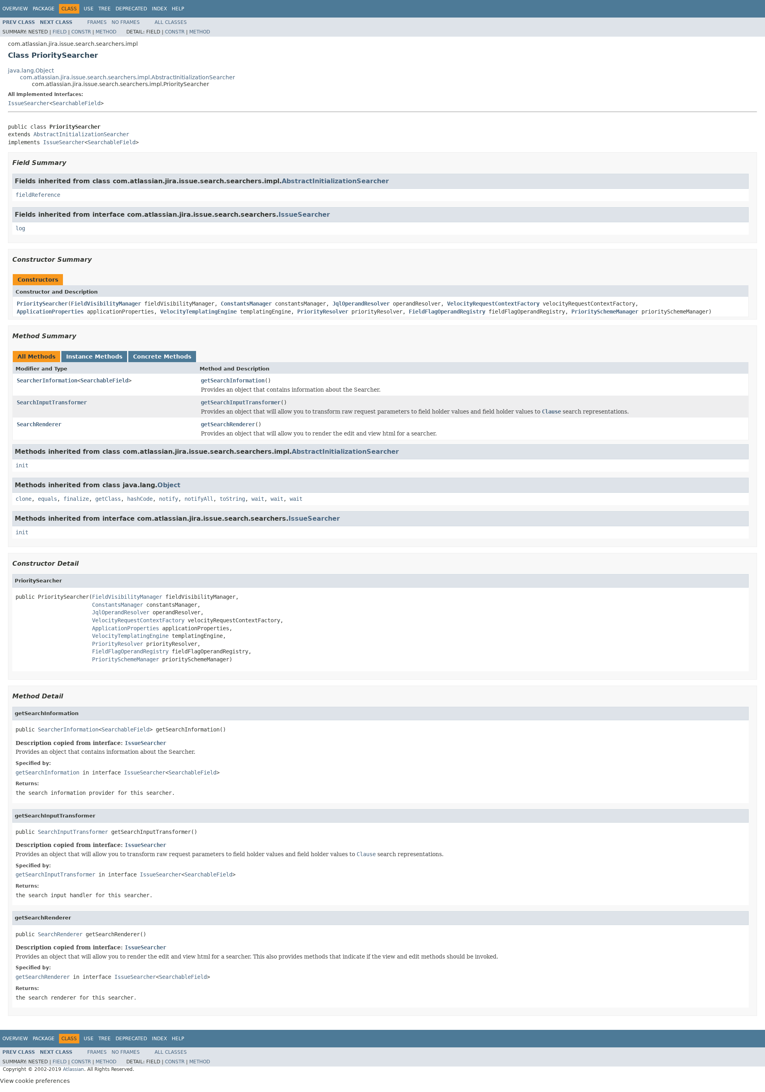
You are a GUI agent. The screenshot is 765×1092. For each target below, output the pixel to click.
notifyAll (198, 499)
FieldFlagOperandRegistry (447, 311)
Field (60, 32)
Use (89, 9)
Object (168, 485)
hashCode (140, 499)
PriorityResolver (322, 311)
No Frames (126, 22)
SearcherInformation (47, 380)
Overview (15, 9)
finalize (76, 499)
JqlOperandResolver (361, 303)
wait (257, 499)
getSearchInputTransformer (240, 402)
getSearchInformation (233, 380)
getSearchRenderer (228, 424)
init (22, 465)
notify (168, 499)
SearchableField (76, 103)
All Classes (171, 22)
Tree (104, 9)
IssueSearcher (28, 103)
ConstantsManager (246, 303)
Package (44, 9)
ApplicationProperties (50, 311)
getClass (108, 499)
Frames (97, 22)
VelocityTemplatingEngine (198, 311)
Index (159, 9)
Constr (81, 32)
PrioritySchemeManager (604, 311)
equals (47, 499)
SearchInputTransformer (52, 402)
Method (106, 32)
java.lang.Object (31, 70)
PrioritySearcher (42, 303)
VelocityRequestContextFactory (493, 303)
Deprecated (131, 9)
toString (232, 499)
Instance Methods (94, 356)
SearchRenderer (39, 424)
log (20, 228)
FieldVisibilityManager (106, 303)
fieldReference (38, 195)
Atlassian (73, 1069)
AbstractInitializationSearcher (81, 134)
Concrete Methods (162, 356)
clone (23, 499)
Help (178, 9)
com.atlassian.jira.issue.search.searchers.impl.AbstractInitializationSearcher (127, 77)
